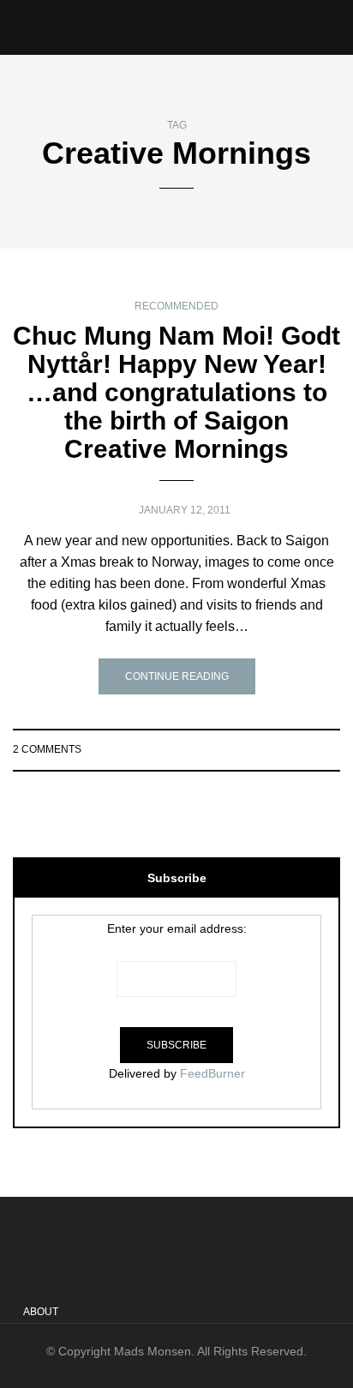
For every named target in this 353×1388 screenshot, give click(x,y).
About (40, 1312)
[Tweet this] (286, 749)
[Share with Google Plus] (308, 749)
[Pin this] (329, 749)
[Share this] (265, 749)
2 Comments (47, 749)
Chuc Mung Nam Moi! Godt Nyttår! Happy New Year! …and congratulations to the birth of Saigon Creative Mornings (176, 392)
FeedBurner (212, 1073)
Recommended (176, 306)
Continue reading (177, 676)
